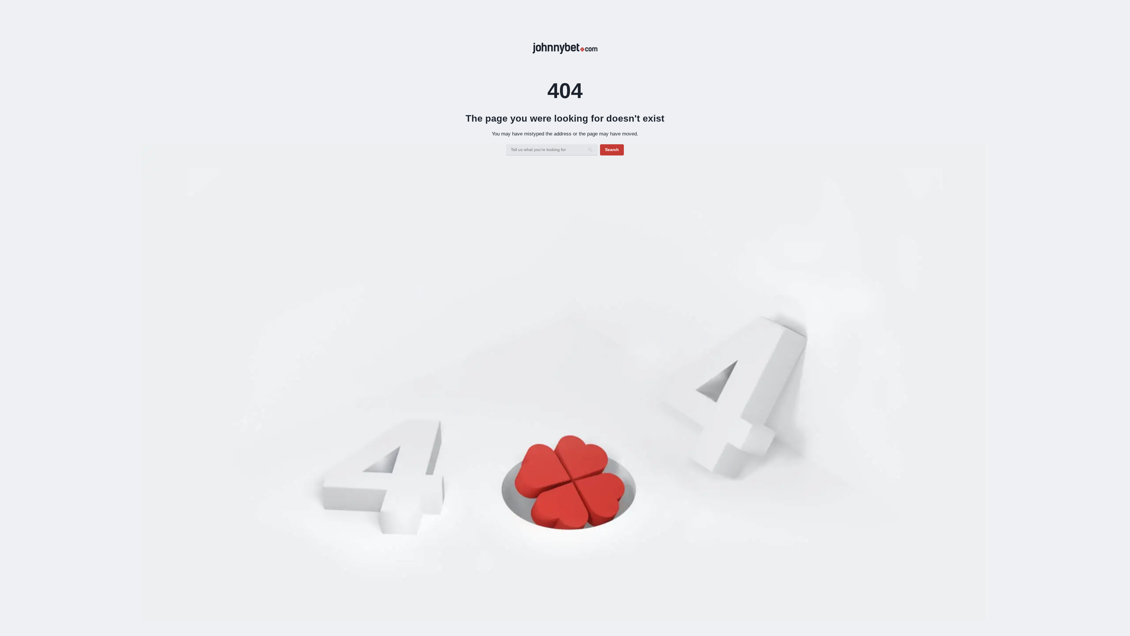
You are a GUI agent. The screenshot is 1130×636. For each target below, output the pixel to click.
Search (612, 149)
